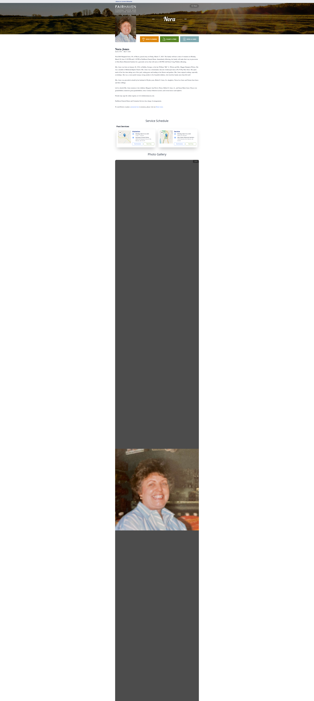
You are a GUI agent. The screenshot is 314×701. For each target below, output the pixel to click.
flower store (159, 107)
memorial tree (135, 107)
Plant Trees (149, 144)
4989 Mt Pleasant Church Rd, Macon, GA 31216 (143, 139)
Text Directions (137, 144)
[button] (124, 135)
